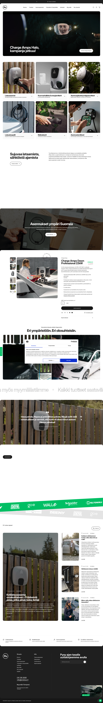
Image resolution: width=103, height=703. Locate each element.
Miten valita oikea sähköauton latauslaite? (90, 601)
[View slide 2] (51, 433)
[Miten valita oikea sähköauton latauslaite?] (70, 609)
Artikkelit (19, 665)
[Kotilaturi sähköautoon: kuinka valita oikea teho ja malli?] (70, 547)
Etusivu (18, 657)
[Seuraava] (66, 1)
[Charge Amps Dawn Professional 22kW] (88, 473)
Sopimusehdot (37, 663)
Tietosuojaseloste (38, 657)
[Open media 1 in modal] (37, 277)
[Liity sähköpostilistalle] (85, 662)
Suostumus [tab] (33, 345)
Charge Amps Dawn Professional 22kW (84, 488)
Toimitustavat (37, 661)
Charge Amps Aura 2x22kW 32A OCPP (59, 488)
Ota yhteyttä (20, 669)
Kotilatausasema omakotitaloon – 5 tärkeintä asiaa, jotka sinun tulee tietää (22, 597)
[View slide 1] (49, 433)
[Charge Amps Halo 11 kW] (14, 473)
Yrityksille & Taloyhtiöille (22, 663)
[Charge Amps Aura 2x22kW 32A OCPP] (64, 473)
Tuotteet (19, 659)
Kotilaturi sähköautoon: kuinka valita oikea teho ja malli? (89, 537)
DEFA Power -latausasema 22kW (35, 488)
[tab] (7, 457)
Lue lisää (8, 616)
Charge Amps (64, 258)
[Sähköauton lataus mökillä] (70, 579)
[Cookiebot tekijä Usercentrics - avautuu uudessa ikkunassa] (72, 342)
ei (62, 303)
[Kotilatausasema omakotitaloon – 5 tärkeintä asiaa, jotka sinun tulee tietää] (30, 577)
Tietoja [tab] (69, 345)
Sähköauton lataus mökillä (89, 569)
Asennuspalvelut (21, 661)
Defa (30, 486)
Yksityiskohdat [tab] (51, 345)
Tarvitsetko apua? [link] (89, 312)
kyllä (67, 303)
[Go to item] (13, 260)
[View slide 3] (52, 433)
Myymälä (19, 667)
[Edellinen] (37, 1)
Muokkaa (51, 360)
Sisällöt (18, 671)
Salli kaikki (68, 360)
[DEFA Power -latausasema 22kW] (39, 473)
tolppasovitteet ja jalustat (69, 295)
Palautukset (37, 659)
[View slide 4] (53, 433)
